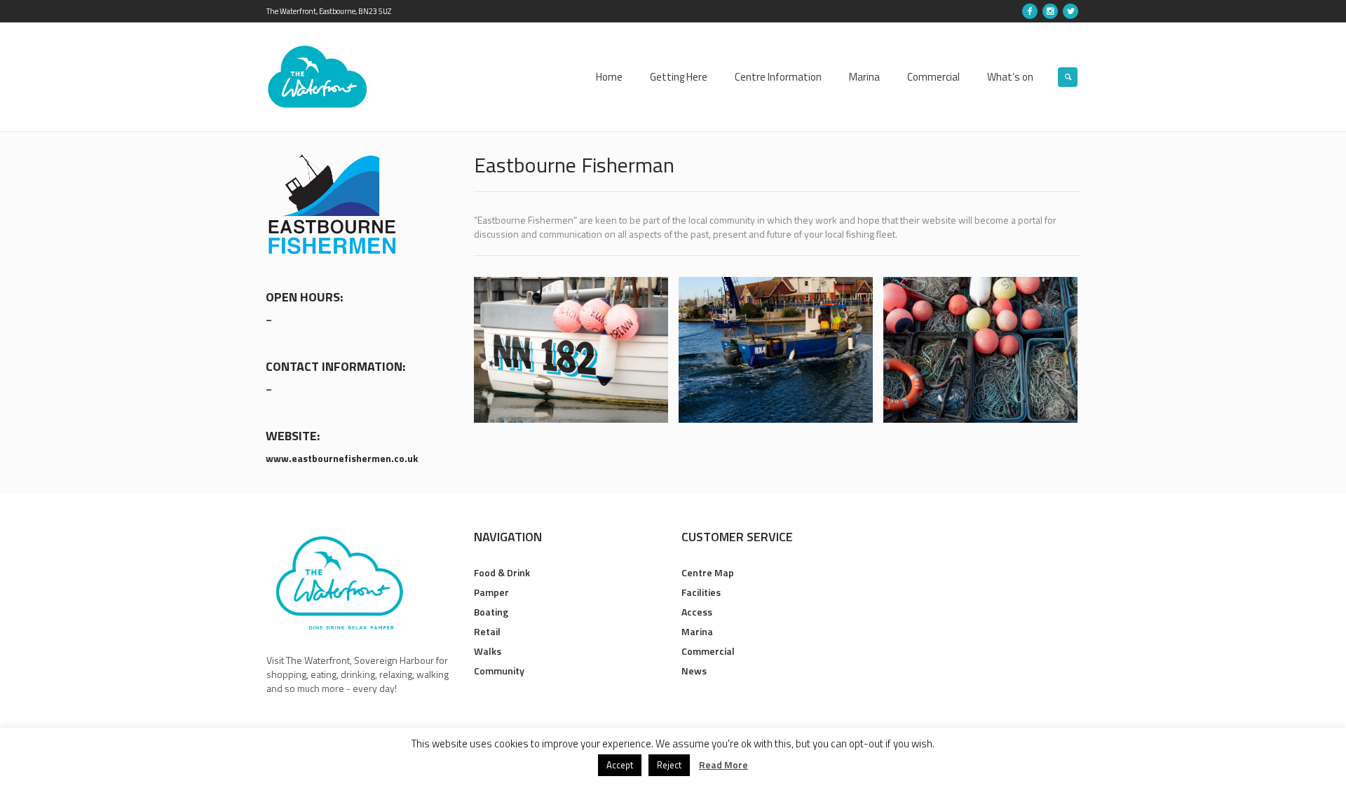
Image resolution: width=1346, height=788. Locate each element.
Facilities (701, 592)
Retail (487, 631)
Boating (491, 611)
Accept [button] (619, 765)
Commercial (708, 651)
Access (696, 611)
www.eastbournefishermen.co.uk (342, 458)
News (694, 670)
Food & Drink (502, 572)
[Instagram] (1050, 11)
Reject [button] (669, 765)
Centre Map (707, 572)
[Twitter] (1070, 11)
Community (499, 670)
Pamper (491, 592)
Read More (723, 765)
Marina (697, 631)
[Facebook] (1030, 11)
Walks (487, 651)
